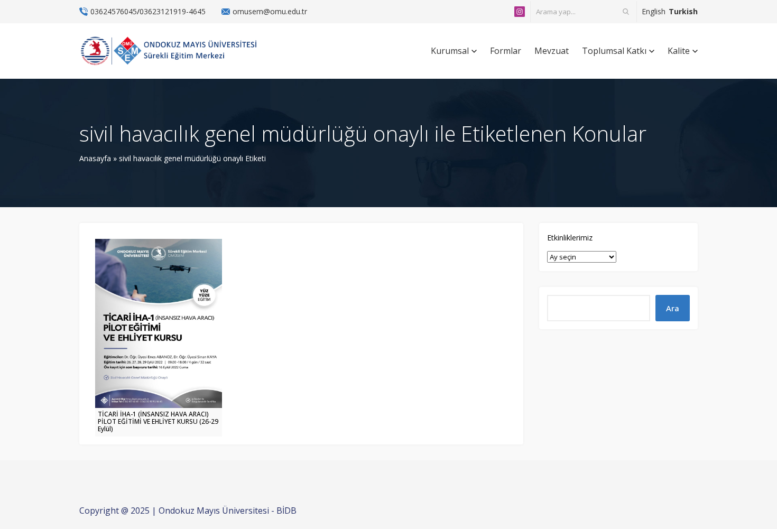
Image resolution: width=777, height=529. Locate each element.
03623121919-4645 (173, 11)
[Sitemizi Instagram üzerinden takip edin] (519, 11)
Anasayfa (95, 158)
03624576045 (113, 11)
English (653, 11)
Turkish (683, 11)
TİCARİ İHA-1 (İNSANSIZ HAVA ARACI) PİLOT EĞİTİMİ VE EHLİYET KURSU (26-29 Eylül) (158, 421)
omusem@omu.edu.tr (270, 11)
